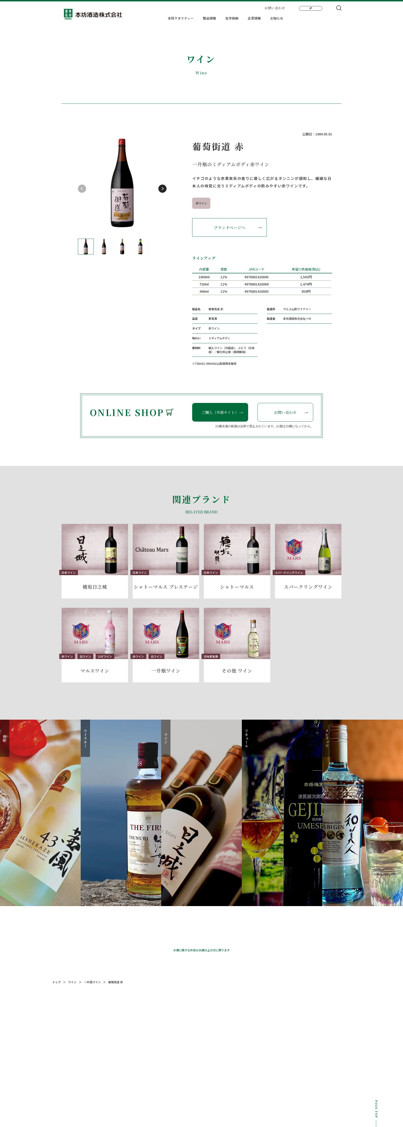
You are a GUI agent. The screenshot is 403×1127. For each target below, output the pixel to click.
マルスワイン (94, 670)
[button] (162, 189)
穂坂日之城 (95, 586)
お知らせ (276, 18)
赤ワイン (201, 203)
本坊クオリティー (181, 18)
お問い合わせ (274, 8)
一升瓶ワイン (166, 670)
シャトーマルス (237, 586)
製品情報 (209, 18)
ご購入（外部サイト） (220, 412)
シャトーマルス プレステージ (166, 586)
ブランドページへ (229, 227)
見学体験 (231, 18)
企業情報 (254, 18)
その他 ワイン (237, 670)
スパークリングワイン (308, 586)
